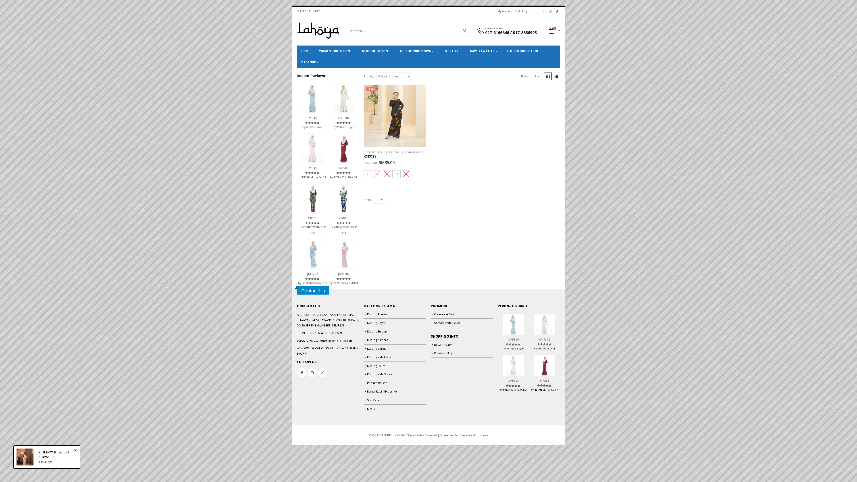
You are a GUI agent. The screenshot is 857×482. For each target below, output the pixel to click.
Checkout (303, 11)
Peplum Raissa (377, 383)
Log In (526, 11)
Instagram (312, 372)
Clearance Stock (374, 152)
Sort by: (369, 76)
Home (305, 51)
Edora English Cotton (400, 152)
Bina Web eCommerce (474, 435)
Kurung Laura (376, 366)
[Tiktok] (557, 11)
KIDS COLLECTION (375, 51)
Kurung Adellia (377, 314)
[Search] (465, 31)
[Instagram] (550, 11)
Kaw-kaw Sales (482, 51)
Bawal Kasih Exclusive (382, 391)
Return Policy (443, 345)
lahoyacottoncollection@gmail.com (329, 341)
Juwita (371, 409)
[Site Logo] (319, 30)
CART (316, 11)
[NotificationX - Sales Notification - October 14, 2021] (47, 457)
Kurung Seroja (377, 349)
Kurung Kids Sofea (379, 374)
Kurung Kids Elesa (379, 357)
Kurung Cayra (376, 323)
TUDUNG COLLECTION (522, 51)
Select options (419, 92)
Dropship (308, 62)
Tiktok (322, 372)
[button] (548, 76)
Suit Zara (373, 400)
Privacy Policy (443, 353)
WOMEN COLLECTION (334, 51)
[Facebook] (543, 11)
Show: (524, 76)
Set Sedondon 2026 (447, 323)
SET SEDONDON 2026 (415, 51)
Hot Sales (450, 51)
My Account (505, 11)
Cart (517, 11)
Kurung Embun (377, 331)
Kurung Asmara (377, 340)
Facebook (301, 372)
